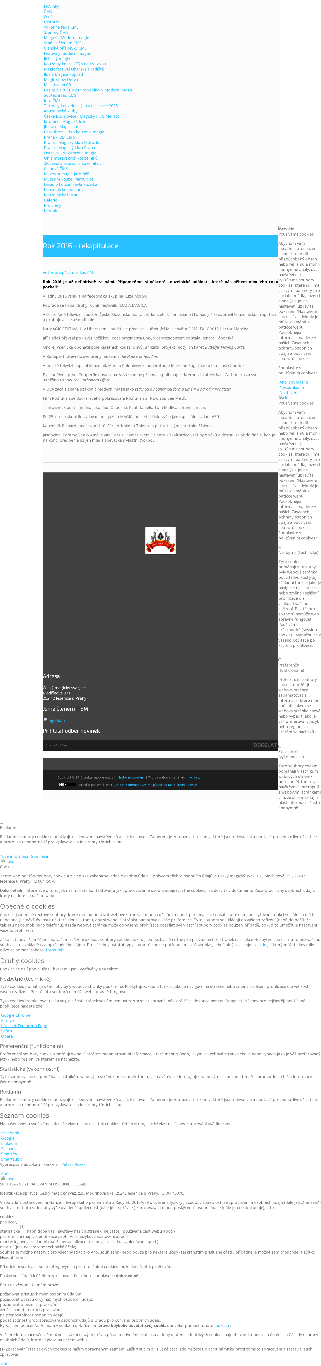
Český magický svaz (149, 11)
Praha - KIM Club (59, 137)
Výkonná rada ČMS (61, 27)
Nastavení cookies (130, 777)
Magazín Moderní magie (66, 37)
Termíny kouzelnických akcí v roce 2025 (81, 105)
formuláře (55, 950)
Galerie (50, 200)
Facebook (10, 1132)
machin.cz (193, 777)
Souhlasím (41, 856)
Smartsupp (11, 1159)
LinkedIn (9, 1143)
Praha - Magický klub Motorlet (72, 142)
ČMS (48, 11)
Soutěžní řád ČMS (60, 95)
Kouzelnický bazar (61, 194)
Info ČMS (52, 100)
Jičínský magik (57, 58)
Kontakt (51, 210)
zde (263, 944)
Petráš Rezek (73, 1164)
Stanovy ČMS (56, 32)
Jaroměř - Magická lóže (65, 121)
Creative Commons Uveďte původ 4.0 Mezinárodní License (155, 785)
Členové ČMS (56, 168)
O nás (49, 16)
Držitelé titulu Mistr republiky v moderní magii (88, 90)
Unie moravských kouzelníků (71, 158)
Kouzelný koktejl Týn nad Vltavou (75, 63)
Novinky (51, 6)
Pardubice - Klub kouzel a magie (74, 131)
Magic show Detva (61, 79)
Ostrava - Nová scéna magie (70, 152)
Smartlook (11, 1153)
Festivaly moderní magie (67, 53)
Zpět (5, 1173)
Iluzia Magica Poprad (63, 74)
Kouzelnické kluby (61, 111)
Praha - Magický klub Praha (69, 147)
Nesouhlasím (292, 387)
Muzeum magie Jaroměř (66, 173)
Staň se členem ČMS (62, 42)
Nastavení (289, 392)
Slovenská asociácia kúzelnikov (73, 163)
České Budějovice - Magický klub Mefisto (82, 116)
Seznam (8, 1148)
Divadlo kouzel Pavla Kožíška (70, 184)
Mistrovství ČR (57, 84)
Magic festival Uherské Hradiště (74, 69)
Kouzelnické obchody (63, 189)
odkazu (222, 1325)
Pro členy (52, 205)
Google (7, 1138)
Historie (51, 21)
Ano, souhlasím (294, 382)
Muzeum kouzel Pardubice (68, 179)
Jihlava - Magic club (62, 126)
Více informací (14, 856)
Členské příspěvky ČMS (65, 48)
